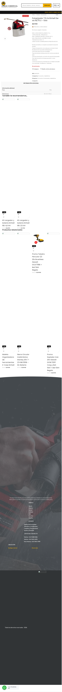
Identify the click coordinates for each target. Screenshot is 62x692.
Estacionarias (46, 78)
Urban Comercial (10, 6)
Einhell (30, 510)
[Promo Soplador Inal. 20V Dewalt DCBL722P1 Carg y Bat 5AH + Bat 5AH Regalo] (53, 289)
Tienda (38, 14)
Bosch (30, 506)
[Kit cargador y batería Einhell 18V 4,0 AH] (8, 154)
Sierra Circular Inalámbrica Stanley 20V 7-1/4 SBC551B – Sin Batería (23, 359)
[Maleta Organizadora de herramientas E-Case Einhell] (8, 289)
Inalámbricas (47, 76)
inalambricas (53, 78)
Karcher (31, 516)
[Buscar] (47, 5)
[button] (3, 214)
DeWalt (31, 512)
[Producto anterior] (55, 15)
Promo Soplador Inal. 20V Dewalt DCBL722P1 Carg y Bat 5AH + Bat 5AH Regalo (53, 362)
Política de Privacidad (30, 524)
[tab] (31, 83)
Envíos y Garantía (29, 530)
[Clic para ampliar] (5, 38)
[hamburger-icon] (1, 12)
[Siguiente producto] (59, 15)
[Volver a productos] (57, 15)
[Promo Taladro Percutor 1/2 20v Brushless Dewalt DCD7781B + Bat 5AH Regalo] (38, 239)
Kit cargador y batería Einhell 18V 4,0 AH (8, 223)
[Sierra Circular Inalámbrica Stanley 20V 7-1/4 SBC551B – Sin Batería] (23, 289)
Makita (31, 508)
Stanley (31, 518)
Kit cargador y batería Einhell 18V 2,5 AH (23, 223)
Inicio (33, 14)
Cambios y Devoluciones (31, 528)
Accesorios (43, 14)
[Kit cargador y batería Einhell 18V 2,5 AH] (23, 154)
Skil (30, 514)
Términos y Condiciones (31, 526)
